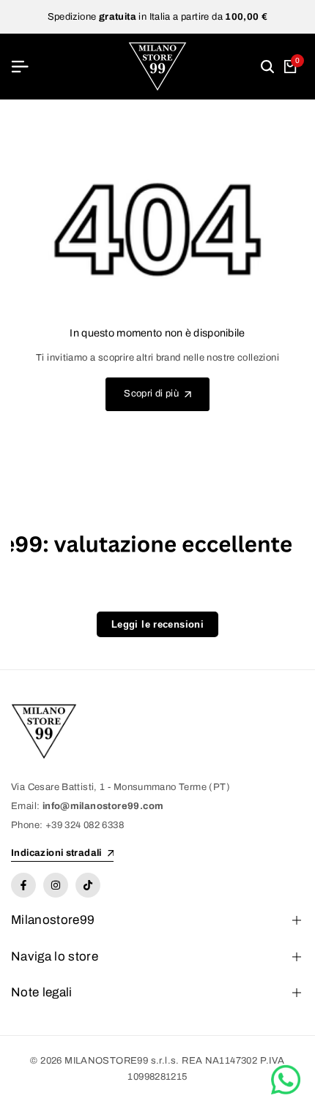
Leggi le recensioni (157, 624)
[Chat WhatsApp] (285, 1079)
